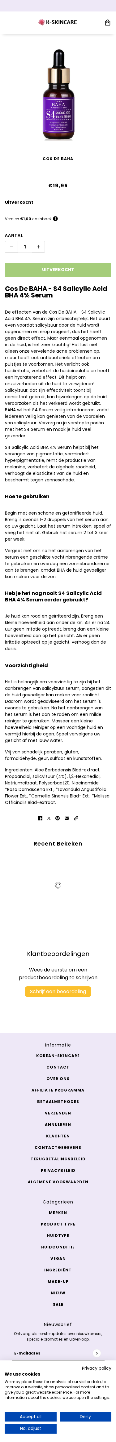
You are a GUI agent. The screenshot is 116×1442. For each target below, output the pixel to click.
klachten (58, 1136)
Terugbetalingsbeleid (58, 1159)
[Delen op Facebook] (40, 818)
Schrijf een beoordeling (58, 991)
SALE (58, 1304)
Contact (58, 1067)
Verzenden (58, 1113)
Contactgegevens (58, 1147)
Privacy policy (96, 1368)
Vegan (58, 1258)
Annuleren (58, 1124)
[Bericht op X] (49, 818)
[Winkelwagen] (107, 22)
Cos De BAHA (58, 158)
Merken (58, 1212)
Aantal (14, 235)
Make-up (58, 1281)
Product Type (58, 1224)
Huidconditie (58, 1247)
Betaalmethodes (58, 1101)
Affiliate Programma (58, 1090)
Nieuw (58, 1293)
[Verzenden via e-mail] (66, 818)
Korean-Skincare (58, 1055)
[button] (76, 818)
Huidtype (58, 1235)
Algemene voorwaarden (58, 1182)
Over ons (58, 1078)
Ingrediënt (58, 1270)
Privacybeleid (58, 1170)
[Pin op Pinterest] (57, 818)
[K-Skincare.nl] (58, 22)
